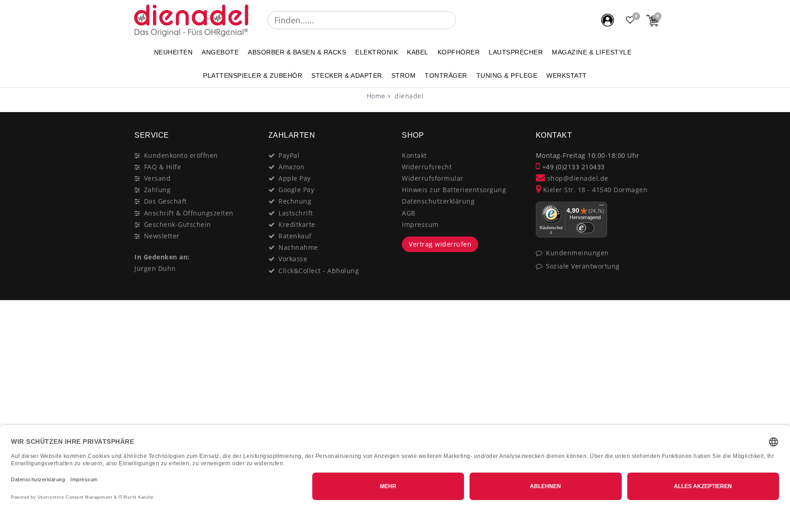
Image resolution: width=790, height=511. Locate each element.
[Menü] (601, 207)
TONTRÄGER (446, 75)
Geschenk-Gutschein (177, 224)
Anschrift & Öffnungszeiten (189, 213)
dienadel (408, 95)
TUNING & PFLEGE (507, 75)
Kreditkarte (296, 224)
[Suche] (462, 20)
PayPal (288, 155)
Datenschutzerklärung (438, 201)
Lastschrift (295, 213)
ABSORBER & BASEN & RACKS (297, 52)
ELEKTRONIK (376, 52)
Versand (157, 178)
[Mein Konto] (607, 20)
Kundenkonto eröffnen (181, 155)
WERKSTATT (566, 75)
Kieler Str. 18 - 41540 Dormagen (594, 189)
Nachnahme (298, 247)
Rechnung (294, 201)
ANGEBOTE (220, 52)
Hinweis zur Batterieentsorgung (454, 189)
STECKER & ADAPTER (346, 75)
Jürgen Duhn (155, 268)
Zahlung (157, 189)
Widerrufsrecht (427, 166)
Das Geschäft (165, 201)
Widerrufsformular (433, 178)
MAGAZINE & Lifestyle (591, 52)
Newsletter (162, 235)
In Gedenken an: (162, 257)
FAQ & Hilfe (162, 166)
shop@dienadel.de (577, 178)
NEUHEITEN (173, 52)
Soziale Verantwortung (583, 266)
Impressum (420, 224)
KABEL (417, 52)
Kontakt (414, 155)
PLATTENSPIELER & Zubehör (252, 75)
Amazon (291, 166)
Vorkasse (292, 258)
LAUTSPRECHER (516, 52)
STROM (403, 75)
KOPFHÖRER (459, 52)
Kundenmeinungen (577, 252)
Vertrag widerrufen (440, 244)
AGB (409, 213)
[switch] (585, 227)
